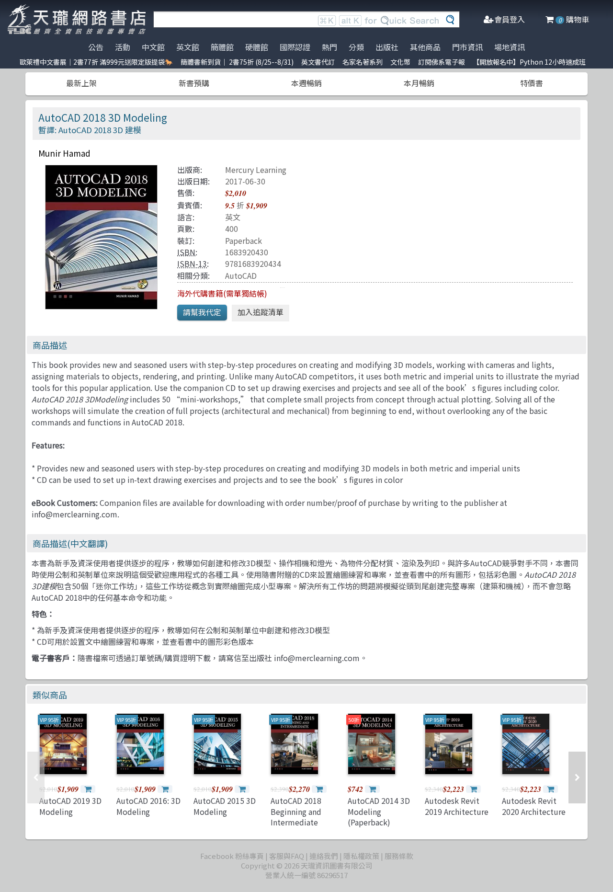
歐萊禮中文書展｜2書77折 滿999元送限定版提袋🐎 (96, 62)
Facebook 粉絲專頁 (232, 856)
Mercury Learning (255, 169)
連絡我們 (323, 856)
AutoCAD (241, 275)
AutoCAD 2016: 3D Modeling (148, 806)
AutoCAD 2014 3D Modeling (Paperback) (379, 811)
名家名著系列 (362, 62)
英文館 (187, 47)
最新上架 (81, 83)
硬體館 (256, 47)
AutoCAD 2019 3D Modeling (70, 806)
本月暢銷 (419, 83)
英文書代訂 (318, 62)
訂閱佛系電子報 (441, 62)
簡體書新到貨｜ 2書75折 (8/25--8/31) (237, 62)
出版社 (386, 47)
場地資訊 (509, 47)
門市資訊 (467, 47)
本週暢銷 (306, 83)
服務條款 (399, 856)
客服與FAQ (286, 856)
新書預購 (194, 83)
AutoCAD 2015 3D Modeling (224, 806)
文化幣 (400, 62)
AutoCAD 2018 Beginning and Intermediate (296, 811)
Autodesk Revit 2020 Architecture (534, 806)
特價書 (531, 83)
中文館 (153, 47)
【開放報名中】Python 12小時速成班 (529, 62)
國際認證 (295, 47)
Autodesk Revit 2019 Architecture (456, 806)
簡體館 (222, 47)
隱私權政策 (361, 856)
